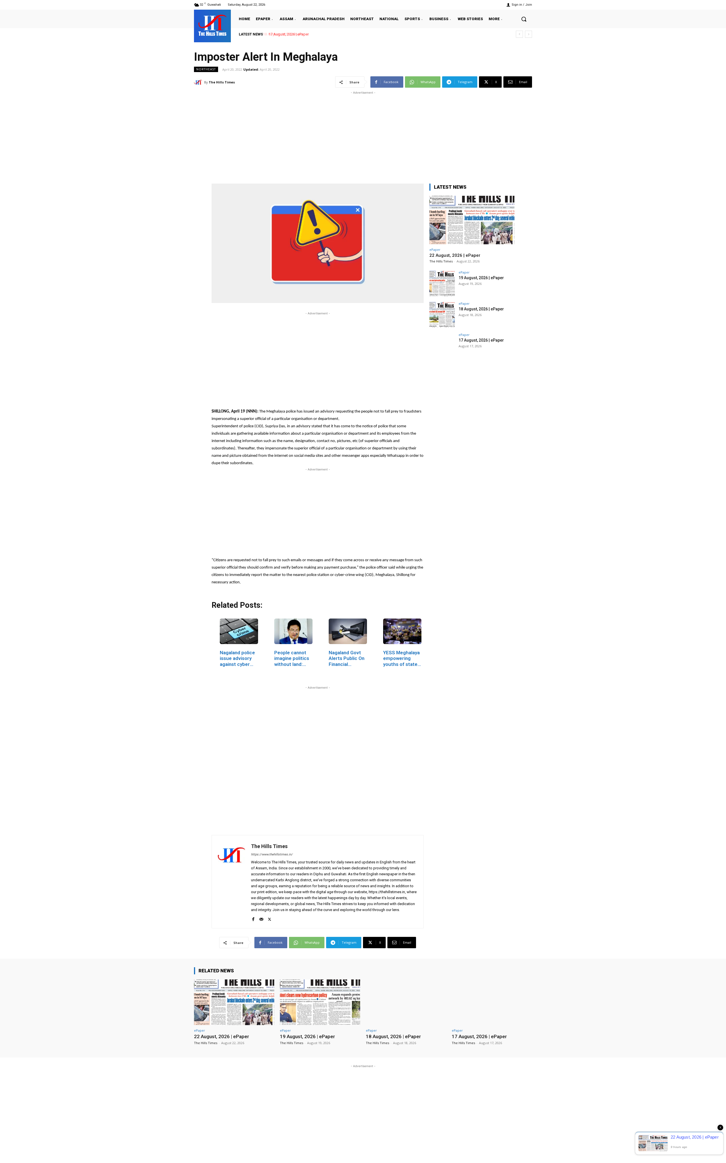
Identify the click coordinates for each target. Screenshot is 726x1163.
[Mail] (261, 918)
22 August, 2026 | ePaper (454, 255)
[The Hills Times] (212, 25)
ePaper (434, 249)
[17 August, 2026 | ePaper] (442, 346)
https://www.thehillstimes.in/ (272, 854)
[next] (528, 34)
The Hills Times (222, 82)
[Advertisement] (363, 135)
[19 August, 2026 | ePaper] (442, 283)
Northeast (206, 69)
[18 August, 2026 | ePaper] (442, 314)
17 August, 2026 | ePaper (287, 34)
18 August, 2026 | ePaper (481, 309)
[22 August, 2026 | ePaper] (471, 220)
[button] (524, 19)
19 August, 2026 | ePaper (481, 277)
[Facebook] (253, 918)
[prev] (519, 34)
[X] (269, 918)
